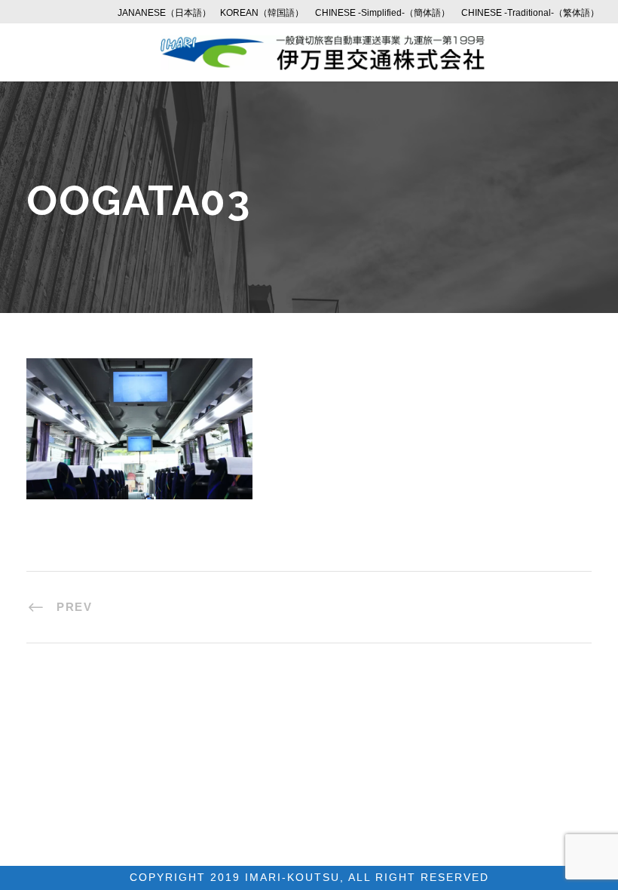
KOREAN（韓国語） (262, 13)
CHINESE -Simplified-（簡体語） (382, 13)
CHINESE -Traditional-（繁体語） (530, 13)
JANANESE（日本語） (164, 13)
